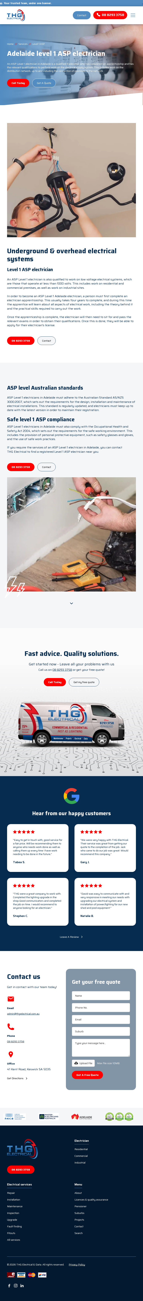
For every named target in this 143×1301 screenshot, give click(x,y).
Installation (13, 1200)
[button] (132, 15)
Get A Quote (44, 83)
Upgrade (12, 1220)
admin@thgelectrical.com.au (23, 1013)
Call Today (18, 83)
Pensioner (80, 1206)
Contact (81, 15)
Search (78, 1233)
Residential (81, 1149)
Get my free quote (84, 682)
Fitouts (11, 1233)
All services (13, 1240)
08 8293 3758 (21, 341)
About (78, 1193)
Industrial (79, 1163)
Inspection (13, 1213)
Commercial (81, 1156)
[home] (39, 15)
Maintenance (15, 1206)
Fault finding (14, 1226)
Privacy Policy (77, 1264)
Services (23, 44)
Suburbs (79, 1213)
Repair (11, 1193)
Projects (79, 1220)
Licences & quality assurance (91, 1200)
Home (10, 44)
